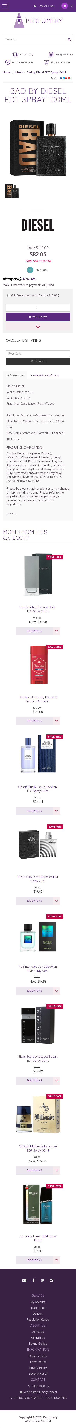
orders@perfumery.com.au (41, 1392)
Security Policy (38, 1373)
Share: (55, 77)
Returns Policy (38, 1356)
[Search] (69, 39)
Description (15, 375)
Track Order (38, 1307)
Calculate (39, 361)
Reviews (37, 375)
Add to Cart (39, 316)
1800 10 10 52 (40, 1386)
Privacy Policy (38, 1367)
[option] (38, 147)
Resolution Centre (38, 1319)
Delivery (38, 1313)
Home (7, 72)
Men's (19, 72)
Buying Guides (38, 1343)
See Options (34, 631)
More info (28, 279)
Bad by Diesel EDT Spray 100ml (46, 72)
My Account (47, 5)
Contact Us (38, 1337)
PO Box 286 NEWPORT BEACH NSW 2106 (40, 1397)
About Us (38, 1331)
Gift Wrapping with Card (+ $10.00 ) (35, 295)
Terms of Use (38, 1362)
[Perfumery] (38, 20)
